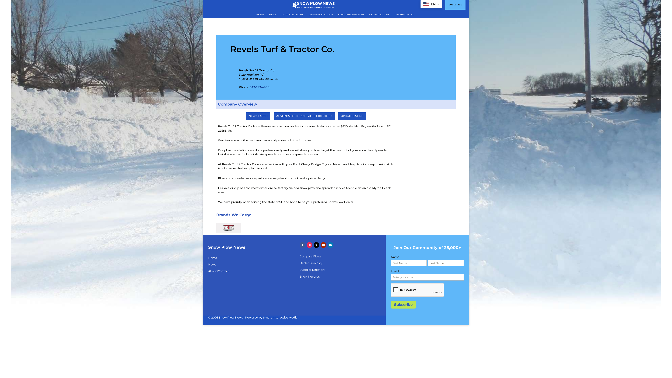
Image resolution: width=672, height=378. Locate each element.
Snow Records (310, 276)
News (212, 264)
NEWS (273, 14)
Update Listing (352, 116)
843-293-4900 (260, 87)
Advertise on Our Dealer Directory (304, 116)
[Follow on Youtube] (323, 245)
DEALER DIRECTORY (321, 14)
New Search (258, 116)
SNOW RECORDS (379, 14)
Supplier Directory (312, 269)
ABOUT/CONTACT (405, 14)
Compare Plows (310, 256)
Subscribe (455, 5)
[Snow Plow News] (313, 4)
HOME (260, 14)
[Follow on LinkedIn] (330, 245)
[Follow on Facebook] (302, 245)
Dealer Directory (311, 263)
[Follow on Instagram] (309, 245)
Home (212, 258)
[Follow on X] (316, 245)
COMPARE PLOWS (292, 14)
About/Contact (218, 271)
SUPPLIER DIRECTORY (351, 14)
